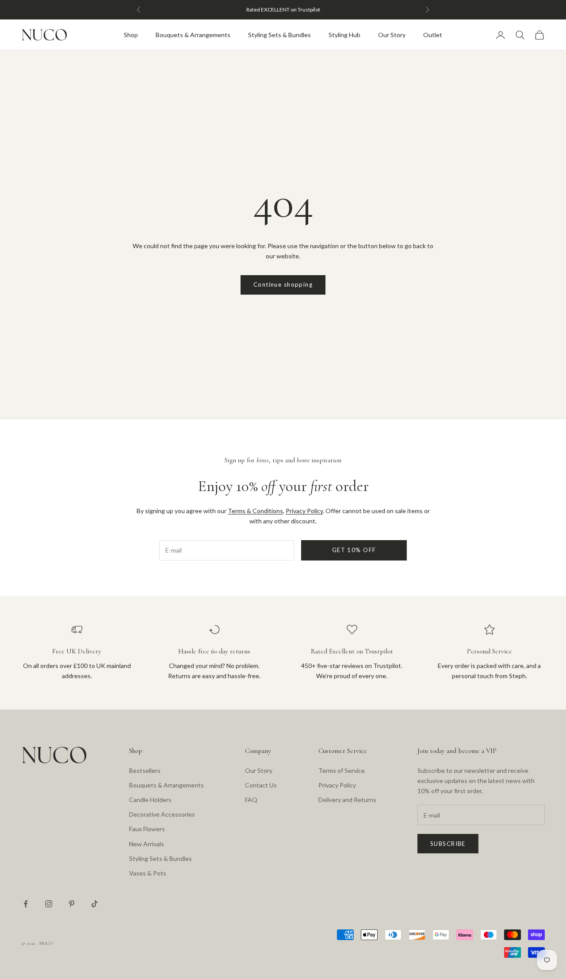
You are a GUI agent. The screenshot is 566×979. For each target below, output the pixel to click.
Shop (131, 34)
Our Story (391, 34)
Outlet (432, 34)
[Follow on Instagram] (48, 903)
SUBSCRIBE (448, 843)
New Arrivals (146, 844)
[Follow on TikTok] (94, 903)
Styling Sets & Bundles (279, 34)
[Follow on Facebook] (25, 903)
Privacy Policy (304, 510)
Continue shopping (283, 284)
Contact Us (261, 785)
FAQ (251, 799)
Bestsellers (145, 770)
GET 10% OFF (354, 549)
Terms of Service (341, 770)
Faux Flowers (147, 829)
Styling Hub (344, 34)
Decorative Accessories (162, 814)
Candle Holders (150, 799)
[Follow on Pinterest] (71, 903)
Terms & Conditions (255, 510)
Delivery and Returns (347, 799)
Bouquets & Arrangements (193, 34)
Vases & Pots (147, 873)
